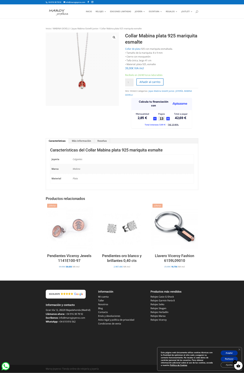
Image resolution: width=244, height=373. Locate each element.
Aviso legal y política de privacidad (116, 319)
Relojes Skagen (158, 308)
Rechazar (229, 359)
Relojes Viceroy (159, 319)
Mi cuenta (103, 296)
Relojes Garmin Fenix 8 (163, 300)
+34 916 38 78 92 (54, 2)
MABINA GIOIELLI (61, 28)
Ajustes (229, 365)
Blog (100, 308)
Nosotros (103, 304)
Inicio (48, 28)
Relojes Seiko (157, 304)
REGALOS (170, 11)
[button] (114, 37)
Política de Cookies (178, 365)
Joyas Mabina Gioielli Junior (85, 28)
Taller (101, 300)
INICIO (89, 11)
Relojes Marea (158, 316)
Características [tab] (57, 140)
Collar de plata (132, 48)
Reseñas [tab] (102, 140)
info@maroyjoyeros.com (72, 317)
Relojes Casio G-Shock (162, 296)
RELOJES (100, 11)
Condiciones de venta (109, 323)
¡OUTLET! (185, 11)
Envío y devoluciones (109, 316)
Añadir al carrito (150, 82)
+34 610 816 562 (67, 321)
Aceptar (229, 353)
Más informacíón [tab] (81, 140)
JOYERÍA (138, 11)
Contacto (103, 312)
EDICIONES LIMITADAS (120, 11)
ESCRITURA (154, 11)
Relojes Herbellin (159, 312)
